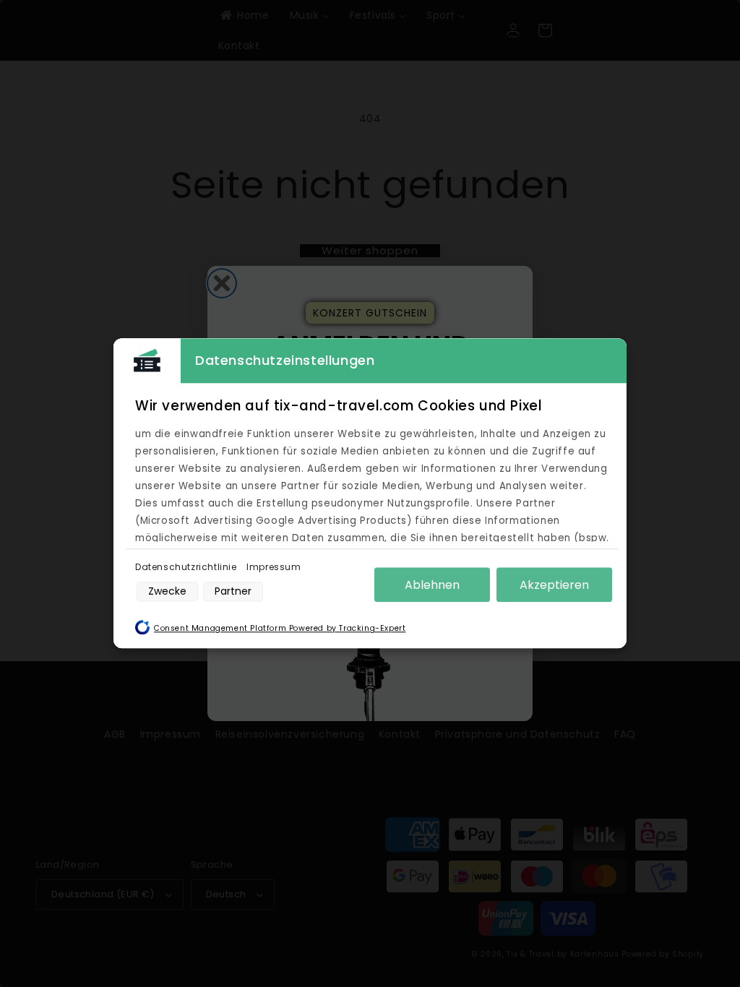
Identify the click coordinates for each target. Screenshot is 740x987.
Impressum (273, 567)
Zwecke (167, 591)
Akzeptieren (554, 585)
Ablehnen (432, 585)
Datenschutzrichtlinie (187, 567)
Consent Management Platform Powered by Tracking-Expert (279, 629)
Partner (233, 591)
